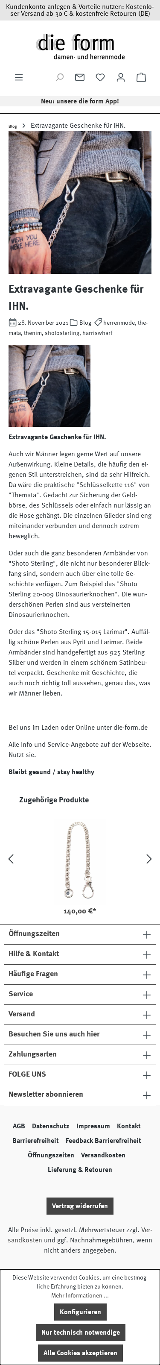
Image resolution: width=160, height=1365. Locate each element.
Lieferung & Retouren (80, 1170)
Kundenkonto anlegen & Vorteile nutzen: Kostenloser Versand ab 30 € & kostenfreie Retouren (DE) (80, 10)
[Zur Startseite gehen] (80, 46)
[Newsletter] (80, 77)
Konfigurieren (80, 1312)
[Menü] (19, 77)
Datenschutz (51, 1126)
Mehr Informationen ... (80, 1295)
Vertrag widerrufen (80, 1206)
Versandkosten (103, 1155)
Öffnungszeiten (51, 1155)
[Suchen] (59, 77)
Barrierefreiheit (35, 1141)
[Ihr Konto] (121, 77)
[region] (80, 859)
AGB (19, 1126)
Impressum (93, 1126)
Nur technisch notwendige (80, 1332)
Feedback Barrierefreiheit (103, 1141)
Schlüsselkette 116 (80, 896)
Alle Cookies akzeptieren (80, 1353)
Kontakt (129, 1126)
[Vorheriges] (10, 859)
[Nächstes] (149, 859)
